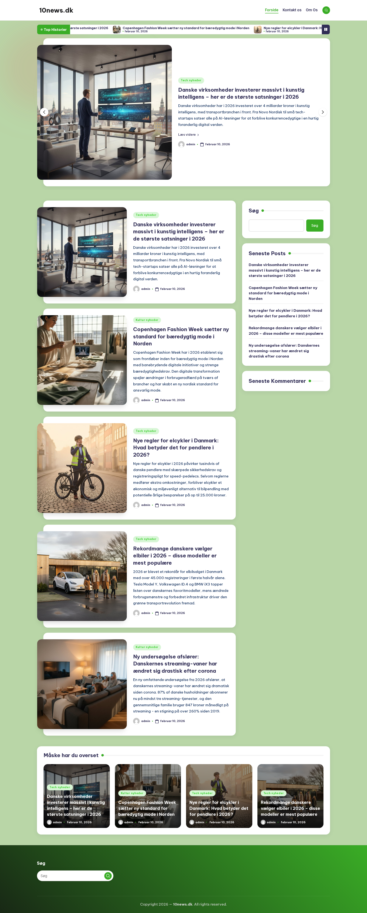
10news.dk (56, 10)
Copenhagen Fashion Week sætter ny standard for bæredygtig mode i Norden (141, 28)
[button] (188, 135)
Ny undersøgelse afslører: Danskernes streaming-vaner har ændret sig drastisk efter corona (175, 663)
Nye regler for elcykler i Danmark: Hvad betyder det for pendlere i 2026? (278, 28)
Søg (254, 210)
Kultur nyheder (147, 320)
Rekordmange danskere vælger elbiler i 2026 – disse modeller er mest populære (175, 555)
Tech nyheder (191, 80)
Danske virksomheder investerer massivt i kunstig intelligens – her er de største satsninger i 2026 (178, 231)
